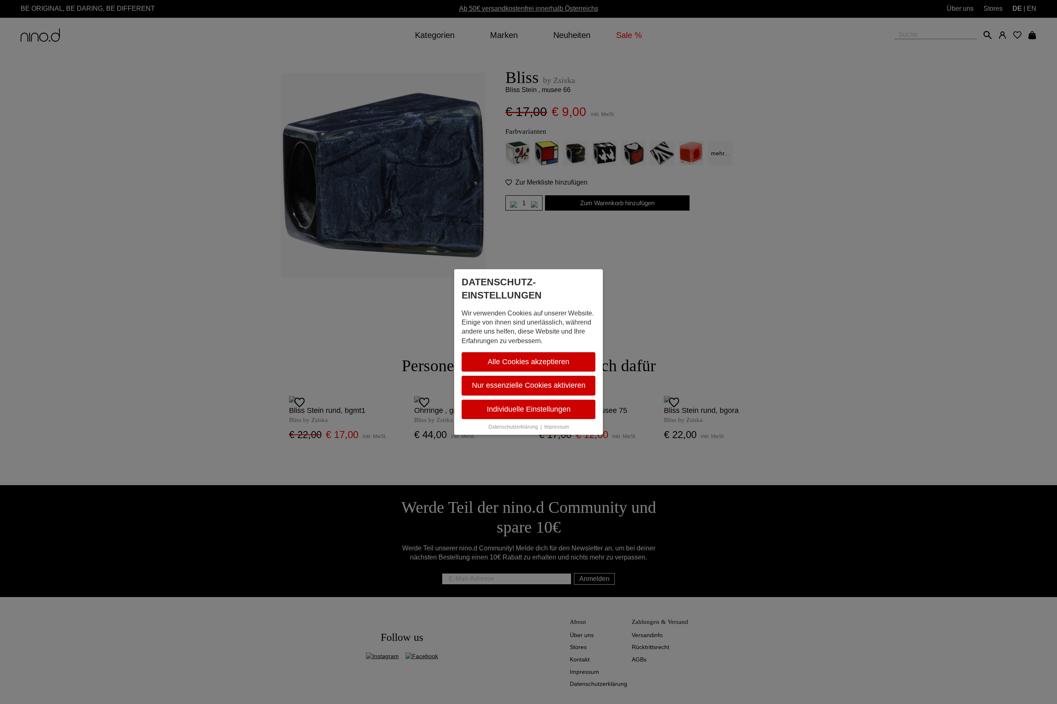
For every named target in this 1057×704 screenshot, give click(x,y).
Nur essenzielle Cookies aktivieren (528, 385)
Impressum (556, 427)
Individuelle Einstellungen (529, 409)
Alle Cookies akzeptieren (528, 362)
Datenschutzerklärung (513, 427)
